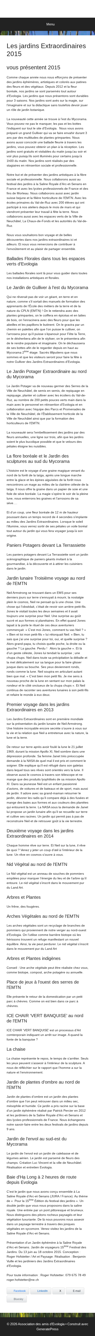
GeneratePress (47, 1329)
